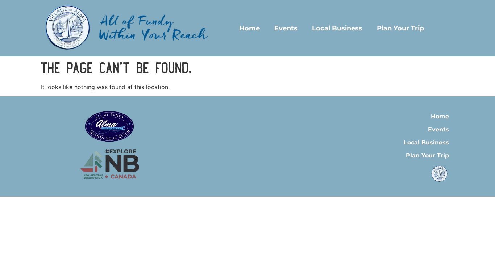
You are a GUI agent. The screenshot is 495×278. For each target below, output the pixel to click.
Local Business (337, 28)
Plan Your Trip (400, 28)
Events (286, 28)
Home (249, 28)
